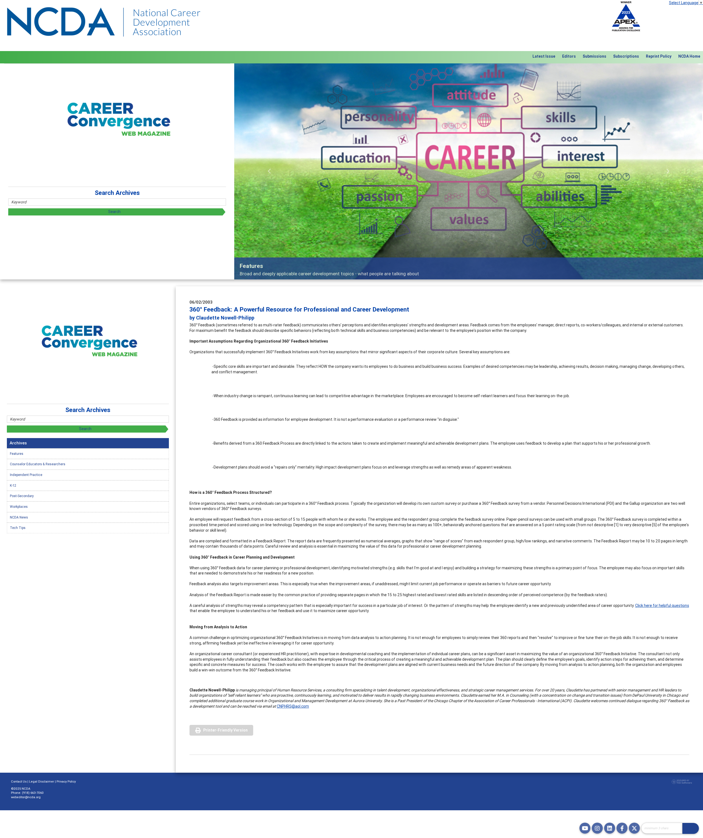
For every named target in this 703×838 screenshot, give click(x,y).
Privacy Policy (66, 781)
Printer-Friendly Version (225, 730)
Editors (569, 56)
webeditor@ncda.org (26, 797)
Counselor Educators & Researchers (37, 464)
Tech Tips (18, 528)
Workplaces (19, 507)
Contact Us (19, 781)
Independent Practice (26, 475)
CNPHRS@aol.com (293, 706)
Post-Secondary (22, 496)
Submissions (594, 56)
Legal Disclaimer (41, 781)
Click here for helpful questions (662, 605)
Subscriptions (626, 56)
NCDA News (19, 517)
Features (16, 454)
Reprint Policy (658, 56)
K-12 (13, 485)
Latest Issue (543, 56)
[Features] (468, 171)
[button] (269, 171)
